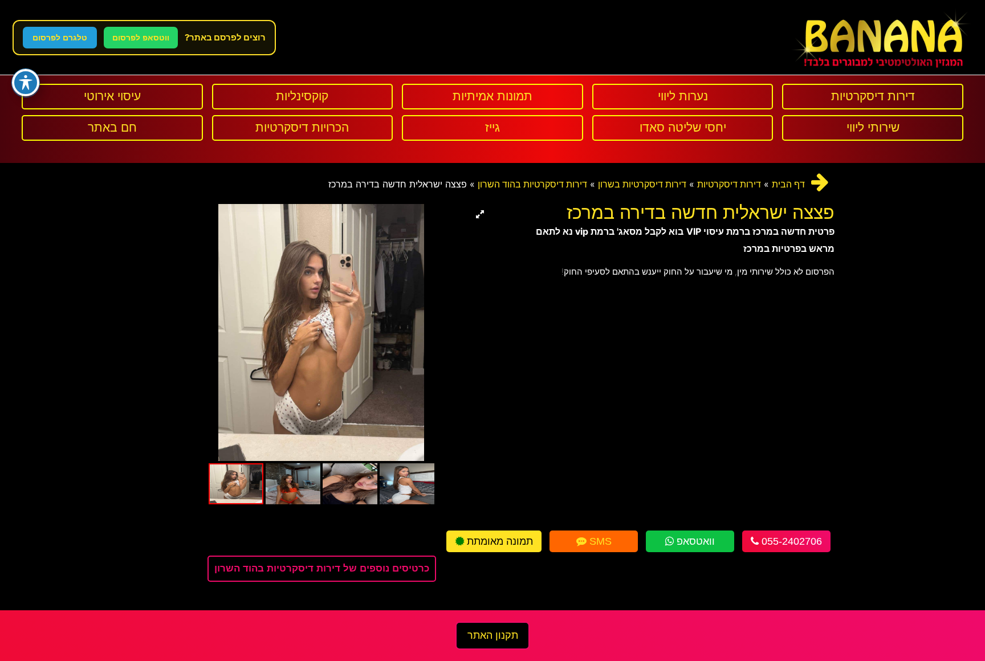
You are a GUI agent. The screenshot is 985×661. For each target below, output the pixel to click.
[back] (820, 182)
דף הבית (788, 184)
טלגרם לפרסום (59, 37)
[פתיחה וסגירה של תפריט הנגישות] (25, 82)
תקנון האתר (492, 635)
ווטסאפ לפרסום (140, 37)
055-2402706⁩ (790, 541)
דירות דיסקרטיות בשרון (642, 184)
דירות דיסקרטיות (729, 184)
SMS (599, 541)
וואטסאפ (694, 541)
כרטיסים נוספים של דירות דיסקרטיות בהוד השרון (321, 568)
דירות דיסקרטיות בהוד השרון (532, 184)
